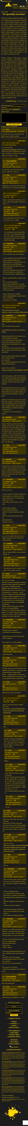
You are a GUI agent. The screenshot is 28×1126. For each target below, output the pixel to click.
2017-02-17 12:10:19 (11, 195)
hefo (3, 1061)
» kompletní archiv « (14, 1037)
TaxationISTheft (11, 161)
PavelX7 (3, 1095)
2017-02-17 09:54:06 (11, 163)
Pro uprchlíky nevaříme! (14, 14)
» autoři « (14, 1025)
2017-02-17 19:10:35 (10, 575)
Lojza (7, 573)
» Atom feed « (14, 1042)
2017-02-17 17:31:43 (10, 419)
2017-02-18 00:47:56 (10, 131)
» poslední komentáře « (14, 1049)
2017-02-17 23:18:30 (10, 978)
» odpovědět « (21, 141)
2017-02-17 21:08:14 (10, 621)
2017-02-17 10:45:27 (11, 177)
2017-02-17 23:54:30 (12, 732)
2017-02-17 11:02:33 (10, 317)
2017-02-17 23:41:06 (11, 921)
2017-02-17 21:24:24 (11, 647)
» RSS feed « (14, 1040)
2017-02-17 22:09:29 (11, 527)
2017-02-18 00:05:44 (11, 545)
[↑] (12, 165)
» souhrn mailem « (14, 1044)
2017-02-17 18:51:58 (10, 461)
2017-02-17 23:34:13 (11, 700)
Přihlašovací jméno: (14, 1002)
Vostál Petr (10, 243)
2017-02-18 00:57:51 (11, 871)
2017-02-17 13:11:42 (11, 245)
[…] (9, 1059)
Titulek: (3, 107)
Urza (6, 12)
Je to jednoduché (10, 1052)
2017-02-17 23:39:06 (12, 718)
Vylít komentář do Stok (14, 124)
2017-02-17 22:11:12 (10, 684)
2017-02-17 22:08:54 (11, 447)
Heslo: (14, 1006)
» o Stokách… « (14, 1023)
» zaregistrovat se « (14, 1018)
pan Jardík (4, 1052)
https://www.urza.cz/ (12, 181)
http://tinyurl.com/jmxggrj (9, 149)
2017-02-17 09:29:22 (10, 145)
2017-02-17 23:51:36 (11, 836)
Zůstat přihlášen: (14, 1010)
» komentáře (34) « (11, 101)
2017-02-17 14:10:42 (12, 227)
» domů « (14, 1021)
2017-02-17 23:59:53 (13, 766)
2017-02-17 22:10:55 (10, 660)
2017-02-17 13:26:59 (11, 209)
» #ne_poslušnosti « (14, 1031)
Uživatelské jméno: (6, 105)
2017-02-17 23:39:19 (10, 988)
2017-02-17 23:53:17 (11, 856)
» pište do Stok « (14, 1027)
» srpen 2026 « (14, 1033)
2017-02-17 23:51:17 (11, 812)
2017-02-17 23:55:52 (12, 752)
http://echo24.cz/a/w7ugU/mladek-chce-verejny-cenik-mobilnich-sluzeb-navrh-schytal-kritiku (14, 710)
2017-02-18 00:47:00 (14, 798)
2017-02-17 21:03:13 (10, 481)
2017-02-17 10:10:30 (10, 307)
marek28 (8, 417)
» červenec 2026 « (14, 1034)
